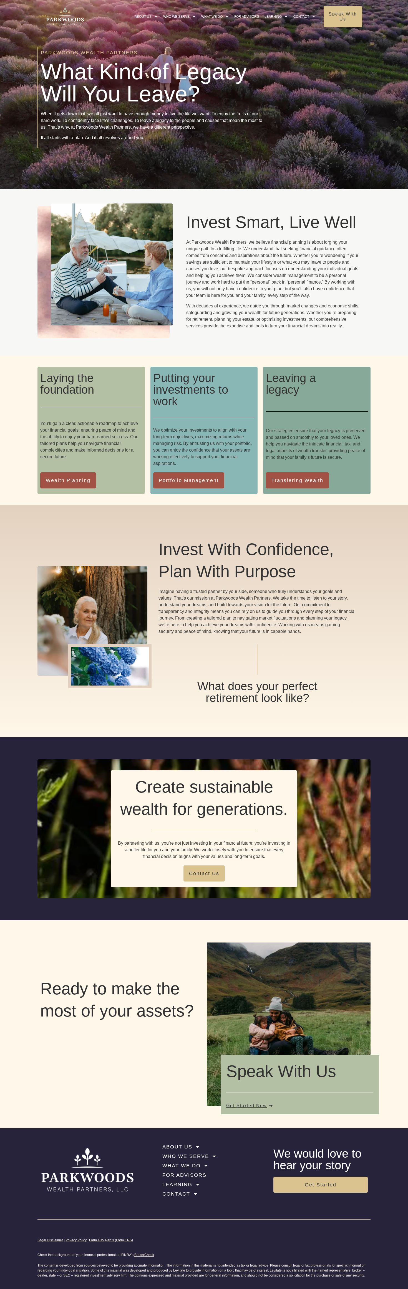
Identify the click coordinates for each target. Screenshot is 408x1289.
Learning (273, 17)
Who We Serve (176, 17)
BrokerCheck (144, 1255)
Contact (301, 17)
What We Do (212, 17)
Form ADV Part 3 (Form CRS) (111, 1240)
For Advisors (246, 17)
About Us (143, 17)
